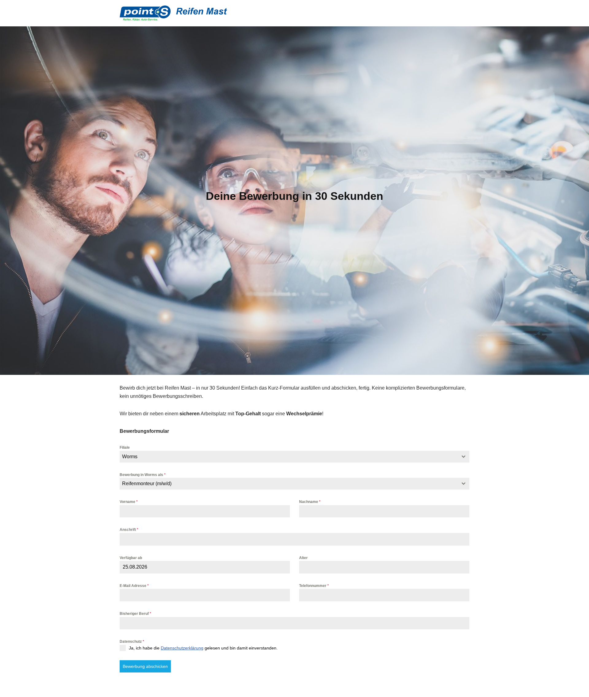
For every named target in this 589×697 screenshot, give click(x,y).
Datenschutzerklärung (182, 648)
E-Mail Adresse (134, 586)
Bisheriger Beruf (135, 613)
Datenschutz (132, 641)
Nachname (310, 502)
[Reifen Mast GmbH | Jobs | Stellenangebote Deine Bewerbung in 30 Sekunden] (173, 13)
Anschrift (129, 530)
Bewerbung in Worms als (143, 475)
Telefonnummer (314, 586)
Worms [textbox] (129, 456)
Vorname (129, 502)
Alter (303, 558)
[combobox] (294, 457)
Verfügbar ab (131, 558)
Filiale (125, 447)
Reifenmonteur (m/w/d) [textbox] (146, 483)
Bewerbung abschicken (145, 666)
